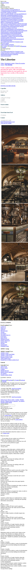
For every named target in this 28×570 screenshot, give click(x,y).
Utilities (11, 25)
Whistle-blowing (5, 370)
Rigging (14, 23)
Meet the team (4, 330)
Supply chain (4, 342)
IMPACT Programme (6, 22)
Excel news (3, 336)
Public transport (10, 9)
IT (13, 25)
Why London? (9, 36)
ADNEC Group (5, 353)
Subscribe (9, 41)
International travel (8, 11)
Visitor (2, 63)
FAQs (18, 15)
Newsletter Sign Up (5, 335)
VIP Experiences (10, 19)
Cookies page (6, 433)
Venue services (4, 23)
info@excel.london (16, 388)
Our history (3, 333)
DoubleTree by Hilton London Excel (10, 359)
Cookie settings (19, 419)
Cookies (3, 369)
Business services (14, 29)
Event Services (16, 36)
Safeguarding (14, 15)
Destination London (8, 32)
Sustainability (13, 20)
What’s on (10, 12)
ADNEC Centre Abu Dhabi (7, 354)
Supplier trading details (6, 375)
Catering (22, 25)
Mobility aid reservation (15, 14)
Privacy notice (4, 368)
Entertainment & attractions (9, 33)
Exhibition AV (5, 25)
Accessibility (6, 14)
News (6, 16)
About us (3, 329)
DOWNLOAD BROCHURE (8, 85)
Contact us (3, 326)
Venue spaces (4, 34)
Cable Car (5, 12)
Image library (4, 337)
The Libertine (8, 64)
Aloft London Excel (5, 358)
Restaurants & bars (9, 18)
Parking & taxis (17, 11)
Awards (2, 332)
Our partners (7, 20)
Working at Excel (5, 339)
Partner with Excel (5, 340)
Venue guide (15, 53)
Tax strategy (4, 373)
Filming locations (11, 34)
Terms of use (4, 366)
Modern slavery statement (7, 372)
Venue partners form (9, 27)
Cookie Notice (8, 415)
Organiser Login (19, 41)
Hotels (16, 16)
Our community (15, 22)
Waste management (11, 26)
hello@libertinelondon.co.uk (8, 121)
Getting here (4, 9)
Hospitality (18, 33)
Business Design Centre (6, 357)
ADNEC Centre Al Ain (6, 355)
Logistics (10, 23)
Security (3, 343)
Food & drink (11, 16)
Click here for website (6, 123)
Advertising (17, 25)
